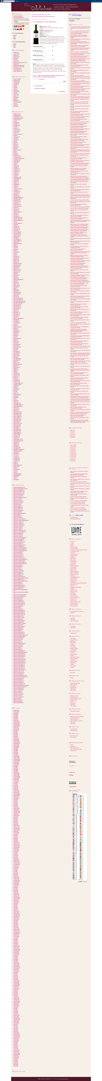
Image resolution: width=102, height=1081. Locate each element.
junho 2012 (16, 821)
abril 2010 (16, 783)
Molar (15, 288)
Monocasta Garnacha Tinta (19, 549)
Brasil (15, 86)
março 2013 (16, 834)
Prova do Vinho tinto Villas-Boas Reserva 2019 (80, 72)
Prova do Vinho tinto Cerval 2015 (77, 51)
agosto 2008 (16, 755)
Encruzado (16, 200)
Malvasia (15, 262)
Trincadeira (16, 447)
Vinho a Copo (73, 600)
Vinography (72, 686)
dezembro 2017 (17, 916)
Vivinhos (72, 667)
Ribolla (15, 368)
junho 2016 (16, 890)
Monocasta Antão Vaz (18, 493)
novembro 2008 (17, 759)
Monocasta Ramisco (18, 624)
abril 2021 (16, 973)
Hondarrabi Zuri (17, 243)
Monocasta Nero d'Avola (19, 603)
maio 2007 (16, 733)
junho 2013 (16, 838)
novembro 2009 (17, 776)
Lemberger (16, 256)
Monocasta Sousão (17, 642)
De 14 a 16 (72, 432)
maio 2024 (16, 1027)
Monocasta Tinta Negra (18, 658)
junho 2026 (16, 1063)
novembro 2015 (17, 880)
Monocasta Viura (17, 699)
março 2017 (16, 903)
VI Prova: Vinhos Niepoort (76, 502)
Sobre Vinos (72, 619)
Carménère (16, 170)
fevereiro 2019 (16, 936)
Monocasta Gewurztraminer (19, 550)
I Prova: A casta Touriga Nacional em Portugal (79, 510)
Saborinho (16, 378)
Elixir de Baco (73, 558)
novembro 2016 (17, 897)
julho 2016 (16, 891)
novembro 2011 (17, 811)
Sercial (15, 387)
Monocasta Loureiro (18, 570)
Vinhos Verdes (17, 71)
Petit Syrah (16, 345)
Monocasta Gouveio (18, 553)
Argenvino (72, 618)
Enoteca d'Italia (73, 700)
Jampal (15, 249)
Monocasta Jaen (17, 567)
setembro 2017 (16, 911)
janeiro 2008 (16, 744)
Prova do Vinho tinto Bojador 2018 (77, 199)
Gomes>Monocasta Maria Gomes (20, 578)
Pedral (15, 337)
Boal (14, 151)
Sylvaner (15, 396)
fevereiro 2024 (16, 1022)
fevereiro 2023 (16, 1005)
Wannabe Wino (73, 687)
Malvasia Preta (17, 265)
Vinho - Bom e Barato (74, 657)
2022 (82, 420)
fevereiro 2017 (16, 901)
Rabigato (15, 362)
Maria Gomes (16, 270)
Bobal (15, 152)
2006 (84, 422)
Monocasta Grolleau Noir (19, 560)
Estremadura (16, 62)
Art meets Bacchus (74, 548)
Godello (15, 224)
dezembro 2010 (17, 795)
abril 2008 (16, 749)
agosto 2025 (16, 1048)
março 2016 (16, 886)
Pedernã (15, 335)
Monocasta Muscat (17, 598)
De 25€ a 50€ (73, 449)
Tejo (18, 66)
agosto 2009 (16, 772)
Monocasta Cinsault (18, 533)
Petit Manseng (16, 344)
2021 (85, 420)
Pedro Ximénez (17, 338)
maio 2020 (16, 957)
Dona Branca (16, 195)
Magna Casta (73, 570)
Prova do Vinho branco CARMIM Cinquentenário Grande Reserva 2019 (78, 81)
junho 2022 (16, 993)
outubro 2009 (16, 775)
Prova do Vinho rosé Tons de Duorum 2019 (79, 108)
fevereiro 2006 (16, 711)
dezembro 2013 (17, 847)
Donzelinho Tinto (17, 198)
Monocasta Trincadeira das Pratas (20, 685)
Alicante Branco (17, 119)
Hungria (15, 97)
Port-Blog (72, 612)
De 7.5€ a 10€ (73, 456)
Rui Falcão (72, 593)
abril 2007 (16, 731)
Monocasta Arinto (17, 495)
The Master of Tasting (74, 597)
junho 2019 (16, 942)
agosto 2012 (16, 824)
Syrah (15, 397)
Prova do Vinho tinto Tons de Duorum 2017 (79, 103)
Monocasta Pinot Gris (18, 616)
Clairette (15, 181)
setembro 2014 (16, 860)
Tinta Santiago (17, 432)
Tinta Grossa (16, 424)
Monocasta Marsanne (18, 579)
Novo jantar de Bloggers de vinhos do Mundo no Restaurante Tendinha (79, 275)
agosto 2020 (16, 962)
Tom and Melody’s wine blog (76, 720)
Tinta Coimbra (17, 417)
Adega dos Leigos (74, 546)
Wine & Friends (73, 603)
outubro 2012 (16, 826)
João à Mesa (72, 564)
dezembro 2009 (17, 778)
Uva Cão (15, 455)
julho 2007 (16, 736)
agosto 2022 (16, 996)
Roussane (16, 375)
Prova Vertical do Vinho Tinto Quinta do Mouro (80, 67)
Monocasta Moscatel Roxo (19, 596)
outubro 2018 (16, 930)
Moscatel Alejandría (18, 298)
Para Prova (72, 437)
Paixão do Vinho (73, 580)
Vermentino (16, 460)
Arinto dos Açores (17, 134)
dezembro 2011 (17, 812)
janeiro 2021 (16, 969)
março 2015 (16, 868)
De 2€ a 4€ (72, 459)
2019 (71, 421)
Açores (15, 52)
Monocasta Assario (17, 500)
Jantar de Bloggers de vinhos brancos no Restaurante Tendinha (78, 232)
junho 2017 (16, 907)
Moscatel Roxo (17, 306)
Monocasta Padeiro (17, 606)
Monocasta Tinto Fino (18, 672)
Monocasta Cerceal (17, 527)
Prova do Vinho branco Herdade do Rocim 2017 (80, 409)
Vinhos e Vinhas (73, 661)
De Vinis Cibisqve (74, 697)
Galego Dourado (17, 211)
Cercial (15, 175)
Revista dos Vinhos (74, 747)
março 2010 (16, 782)
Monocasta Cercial (17, 529)
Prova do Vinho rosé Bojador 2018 (77, 208)
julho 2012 (16, 822)
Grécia (15, 96)
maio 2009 (16, 767)
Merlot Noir (16, 285)
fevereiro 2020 (16, 953)
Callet (15, 164)
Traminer (15, 443)
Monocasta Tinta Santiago (19, 669)
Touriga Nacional (17, 440)
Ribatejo (15, 66)
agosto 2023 (16, 1014)
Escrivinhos (72, 645)
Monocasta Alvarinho (18, 491)
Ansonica (15, 128)
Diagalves (15, 194)
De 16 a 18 (72, 431)
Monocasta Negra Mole (18, 601)
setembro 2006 (16, 721)
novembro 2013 (17, 845)
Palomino (15, 329)
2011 (71, 422)
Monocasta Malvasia (18, 575)
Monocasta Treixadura (18, 682)
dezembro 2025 (17, 1054)
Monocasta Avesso (17, 503)
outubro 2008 (16, 757)
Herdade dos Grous (48, 30)
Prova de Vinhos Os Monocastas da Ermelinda (79, 488)
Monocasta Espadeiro (18, 540)
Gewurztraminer (17, 223)
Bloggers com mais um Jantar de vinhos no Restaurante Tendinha (79, 256)
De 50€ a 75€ (73, 447)
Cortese (15, 187)
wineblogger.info (72, 772)
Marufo (15, 273)
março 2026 (16, 1058)
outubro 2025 (16, 1051)
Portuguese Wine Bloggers (75, 587)
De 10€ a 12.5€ (73, 455)
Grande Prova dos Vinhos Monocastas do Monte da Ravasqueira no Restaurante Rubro (79, 369)
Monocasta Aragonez (18, 494)
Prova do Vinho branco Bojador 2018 (78, 206)
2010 (74, 422)
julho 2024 (16, 1029)
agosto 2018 (16, 927)
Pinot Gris (16, 354)
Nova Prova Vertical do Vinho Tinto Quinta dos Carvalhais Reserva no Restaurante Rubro (80, 48)
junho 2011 (16, 803)
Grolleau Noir (16, 236)
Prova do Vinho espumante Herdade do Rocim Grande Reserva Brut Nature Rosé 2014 (79, 221)
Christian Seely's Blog (74, 717)
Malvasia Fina (16, 263)
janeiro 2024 (16, 1021)
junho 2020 (16, 959)
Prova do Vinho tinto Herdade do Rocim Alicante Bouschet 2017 (78, 124)
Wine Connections (74, 604)
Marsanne (16, 272)
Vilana (15, 462)
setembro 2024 (16, 1032)
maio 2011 (16, 802)
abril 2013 (16, 835)
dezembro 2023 (17, 1019)
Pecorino (15, 334)
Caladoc (15, 162)
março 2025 (16, 1041)
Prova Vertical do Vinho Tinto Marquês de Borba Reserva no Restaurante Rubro (79, 281)
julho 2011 (16, 805)
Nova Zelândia (17, 101)
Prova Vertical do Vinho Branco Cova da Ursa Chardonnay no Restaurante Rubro (79, 97)
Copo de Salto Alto (74, 554)
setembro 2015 (16, 877)
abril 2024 (16, 1025)
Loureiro (15, 257)
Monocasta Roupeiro (18, 629)
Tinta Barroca (16, 413)
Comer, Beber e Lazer (74, 551)
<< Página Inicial (61, 91)
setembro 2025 (16, 1050)
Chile (15, 87)
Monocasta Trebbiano (18, 681)
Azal (14, 141)
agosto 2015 (16, 875)
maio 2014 (16, 854)
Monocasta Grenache (18, 556)
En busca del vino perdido (75, 698)
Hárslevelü (16, 242)
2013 (86, 421)
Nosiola (15, 324)
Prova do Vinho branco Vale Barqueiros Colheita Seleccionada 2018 (78, 169)
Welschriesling (16, 475)
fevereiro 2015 (16, 867)
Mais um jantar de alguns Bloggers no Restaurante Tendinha (78, 415)
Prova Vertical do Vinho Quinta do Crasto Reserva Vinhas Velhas (79, 474)
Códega (15, 183)
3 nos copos (72, 541)
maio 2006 (16, 716)
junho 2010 (16, 786)
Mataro (15, 276)
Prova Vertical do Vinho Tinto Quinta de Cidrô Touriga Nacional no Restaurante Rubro (80, 252)
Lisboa (20, 62)
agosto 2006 (16, 720)
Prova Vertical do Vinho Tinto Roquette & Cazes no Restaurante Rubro (79, 278)
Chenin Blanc (16, 178)
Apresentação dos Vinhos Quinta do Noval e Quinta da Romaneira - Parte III (79, 225)
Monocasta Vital (17, 698)
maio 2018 (16, 923)
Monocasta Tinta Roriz (18, 668)
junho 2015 (16, 873)
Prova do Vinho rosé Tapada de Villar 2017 (79, 355)
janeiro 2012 (16, 814)
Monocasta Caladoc (18, 517)
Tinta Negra (16, 427)
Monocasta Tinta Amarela (19, 653)
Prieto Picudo (16, 360)
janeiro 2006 (16, 710)
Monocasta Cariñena (18, 523)
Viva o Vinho (73, 665)
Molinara (15, 289)
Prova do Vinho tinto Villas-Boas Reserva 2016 (80, 186)
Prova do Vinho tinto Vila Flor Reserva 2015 (79, 375)
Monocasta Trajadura (18, 678)
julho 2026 (16, 1064)
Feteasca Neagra (17, 206)
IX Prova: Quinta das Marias (76, 496)
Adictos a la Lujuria (74, 695)
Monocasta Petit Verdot (18, 613)
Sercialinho (16, 388)
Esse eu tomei (73, 647)
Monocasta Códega (17, 534)
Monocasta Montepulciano (19, 586)
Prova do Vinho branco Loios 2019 (77, 101)
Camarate (16, 165)
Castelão (15, 171)
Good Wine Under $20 (75, 683)
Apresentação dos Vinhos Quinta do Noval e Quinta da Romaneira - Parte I (79, 230)
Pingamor (72, 585)
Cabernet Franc (17, 157)
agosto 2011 (16, 806)
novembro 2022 (17, 1001)
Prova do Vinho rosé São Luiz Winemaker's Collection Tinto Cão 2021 (79, 46)
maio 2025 (16, 1044)
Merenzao (16, 282)
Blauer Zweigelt (17, 149)
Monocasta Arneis (17, 498)
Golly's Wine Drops (74, 719)
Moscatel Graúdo (17, 303)
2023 (80, 420)
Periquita (15, 341)
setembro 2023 (16, 1015)
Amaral (15, 126)
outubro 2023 (16, 1017)
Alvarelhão (16, 122)
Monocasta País (17, 607)
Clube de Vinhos (73, 639)
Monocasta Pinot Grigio (18, 614)
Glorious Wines (73, 633)
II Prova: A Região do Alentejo (76, 509)
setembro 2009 (16, 773)
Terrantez (15, 407)
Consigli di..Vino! (74, 729)
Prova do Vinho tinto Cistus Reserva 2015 (79, 192)
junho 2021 (16, 976)
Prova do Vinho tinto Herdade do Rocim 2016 (79, 301)
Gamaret (15, 213)
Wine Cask (72, 722)
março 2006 (16, 713)
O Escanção (72, 746)
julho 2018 (16, 926)
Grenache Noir (17, 234)
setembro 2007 (16, 739)
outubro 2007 (16, 740)
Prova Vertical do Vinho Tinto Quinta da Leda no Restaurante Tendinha (79, 261)
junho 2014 (16, 855)
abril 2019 (16, 939)
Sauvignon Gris (17, 384)
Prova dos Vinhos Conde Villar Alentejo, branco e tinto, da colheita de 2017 (80, 361)
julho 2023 (16, 1012)
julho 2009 (16, 770)
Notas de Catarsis (74, 735)
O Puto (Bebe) (73, 578)
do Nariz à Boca (73, 555)
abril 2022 (16, 991)
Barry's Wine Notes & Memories (77, 716)
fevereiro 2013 (16, 832)
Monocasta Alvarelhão (18, 490)
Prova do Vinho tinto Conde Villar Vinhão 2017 (80, 366)
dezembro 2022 (17, 1002)
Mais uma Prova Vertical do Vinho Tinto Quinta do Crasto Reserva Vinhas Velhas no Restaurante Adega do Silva (80, 59)
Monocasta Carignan (18, 521)
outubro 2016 (16, 896)
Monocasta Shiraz (17, 639)
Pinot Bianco (16, 351)
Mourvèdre (16, 312)
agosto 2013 (16, 841)
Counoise (15, 190)
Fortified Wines (73, 561)
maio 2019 (16, 940)
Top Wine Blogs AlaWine (75, 518)
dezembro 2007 (17, 743)
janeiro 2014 (16, 848)
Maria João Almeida (74, 571)
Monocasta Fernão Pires (18, 542)
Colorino (15, 185)
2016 (79, 421)
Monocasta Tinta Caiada (19, 656)
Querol (15, 361)
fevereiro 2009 (16, 763)
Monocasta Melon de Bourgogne (20, 580)
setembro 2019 (16, 946)
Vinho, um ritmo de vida (75, 601)
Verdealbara (16, 457)
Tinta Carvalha (17, 416)
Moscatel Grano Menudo (19, 302)
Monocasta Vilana (17, 691)
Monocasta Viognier (18, 693)
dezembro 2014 (17, 864)
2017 (76, 421)
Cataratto (16, 172)
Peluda (15, 339)
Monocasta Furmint (18, 543)
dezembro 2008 (17, 760)
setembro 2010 (16, 790)
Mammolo (16, 267)
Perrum (15, 342)
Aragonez (15, 131)
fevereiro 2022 (16, 988)
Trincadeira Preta (17, 450)
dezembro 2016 (17, 898)
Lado (15, 253)
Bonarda (15, 154)
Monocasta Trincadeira (18, 683)
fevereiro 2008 (16, 746)
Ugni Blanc (16, 453)
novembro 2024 (17, 1035)
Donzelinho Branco (17, 197)
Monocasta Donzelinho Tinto (19, 537)
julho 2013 (16, 839)
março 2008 (16, 747)
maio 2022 (16, 992)
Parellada (15, 332)
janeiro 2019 (16, 934)
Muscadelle (16, 314)
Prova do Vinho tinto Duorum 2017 (77, 121)
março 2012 (16, 816)
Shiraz (15, 390)
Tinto (45, 76)
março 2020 (16, 955)
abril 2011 (16, 801)
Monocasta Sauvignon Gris (19, 636)
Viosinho (15, 469)
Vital (15, 470)
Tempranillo (16, 403)
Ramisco (15, 365)
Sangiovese (16, 381)
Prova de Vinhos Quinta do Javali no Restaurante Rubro (78, 249)
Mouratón (16, 309)
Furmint (15, 210)
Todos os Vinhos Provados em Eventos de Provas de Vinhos (41, 16)
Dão (14, 59)
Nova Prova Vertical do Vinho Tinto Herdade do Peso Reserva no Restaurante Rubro (80, 399)
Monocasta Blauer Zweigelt (19, 513)
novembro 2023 (17, 1018)
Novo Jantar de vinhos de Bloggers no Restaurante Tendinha (78, 264)
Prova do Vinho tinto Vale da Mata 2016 (78, 184)
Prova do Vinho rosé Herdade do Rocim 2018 (79, 212)
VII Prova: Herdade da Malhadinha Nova (79, 498)
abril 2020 (16, 956)
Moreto (15, 295)
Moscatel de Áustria (18, 299)
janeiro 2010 (16, 779)
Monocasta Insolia (17, 565)
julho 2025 (16, 1047)
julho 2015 (16, 874)
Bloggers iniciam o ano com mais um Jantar (79, 269)
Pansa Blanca (16, 331)
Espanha (15, 91)
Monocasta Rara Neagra (19, 626)
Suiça (15, 103)
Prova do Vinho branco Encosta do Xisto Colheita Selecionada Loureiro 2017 (78, 177)
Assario (15, 138)
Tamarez (15, 400)
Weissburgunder (17, 473)
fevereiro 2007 (16, 729)
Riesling (15, 370)
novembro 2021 (17, 983)
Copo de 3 (72, 552)
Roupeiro (15, 374)
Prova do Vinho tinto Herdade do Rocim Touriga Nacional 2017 (78, 126)
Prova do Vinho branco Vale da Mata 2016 (79, 391)
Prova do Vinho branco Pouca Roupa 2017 (79, 347)
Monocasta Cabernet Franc (19, 519)
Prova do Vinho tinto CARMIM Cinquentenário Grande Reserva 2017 (78, 76)
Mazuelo (15, 278)
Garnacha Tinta (17, 219)
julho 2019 (16, 943)
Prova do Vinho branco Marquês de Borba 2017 (80, 401)
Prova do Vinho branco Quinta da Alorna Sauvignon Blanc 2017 (78, 373)
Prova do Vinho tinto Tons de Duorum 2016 (79, 385)
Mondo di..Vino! (73, 730)
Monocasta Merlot (17, 583)
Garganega (16, 216)
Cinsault (15, 180)
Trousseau (16, 452)
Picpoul (15, 350)
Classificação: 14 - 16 (60, 75)
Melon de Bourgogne (18, 279)
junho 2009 (16, 769)
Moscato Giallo (17, 308)
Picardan (15, 348)
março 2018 (16, 920)
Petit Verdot (16, 347)
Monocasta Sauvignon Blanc (19, 634)
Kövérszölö (16, 252)
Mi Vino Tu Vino (73, 684)
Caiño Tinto (16, 161)
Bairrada (15, 56)
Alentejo (15, 53)
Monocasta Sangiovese (18, 633)
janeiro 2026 (16, 1055)
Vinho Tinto (72, 660)
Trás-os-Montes (17, 69)
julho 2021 (16, 978)
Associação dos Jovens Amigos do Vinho (78, 549)
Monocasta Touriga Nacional (19, 676)
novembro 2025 (17, 1052)
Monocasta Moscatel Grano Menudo (21, 592)
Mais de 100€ (73, 445)
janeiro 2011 (16, 796)
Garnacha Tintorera (18, 220)
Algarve (15, 55)
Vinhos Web (72, 662)
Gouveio (15, 226)
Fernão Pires (16, 204)
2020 (87, 420)
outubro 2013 (16, 844)
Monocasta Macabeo (18, 572)
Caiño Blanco (16, 160)
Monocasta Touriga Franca (19, 675)
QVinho (72, 655)
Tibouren (15, 410)
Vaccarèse (16, 456)
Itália (15, 99)
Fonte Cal (16, 208)
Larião (15, 255)
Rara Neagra (16, 367)
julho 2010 (16, 788)
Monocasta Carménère (18, 524)
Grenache (15, 230)
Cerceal (15, 174)
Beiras (15, 58)
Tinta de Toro (16, 420)
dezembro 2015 (17, 881)
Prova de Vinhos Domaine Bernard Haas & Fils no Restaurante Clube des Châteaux (80, 27)
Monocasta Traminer (18, 679)
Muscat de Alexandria (18, 318)
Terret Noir (16, 409)
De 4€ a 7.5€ (72, 457)
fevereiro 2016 (16, 884)
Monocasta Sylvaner (18, 645)
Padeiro (15, 328)
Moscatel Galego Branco (18, 301)
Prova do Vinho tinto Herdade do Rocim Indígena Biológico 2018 (78, 132)
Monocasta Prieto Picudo (19, 620)
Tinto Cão (16, 434)
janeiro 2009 (16, 762)
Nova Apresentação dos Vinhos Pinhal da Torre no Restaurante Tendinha (80, 89)
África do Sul (16, 78)
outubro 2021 (16, 982)
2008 (78, 422)
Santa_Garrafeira (74, 595)
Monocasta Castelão (18, 526)
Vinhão (15, 463)
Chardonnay (16, 177)
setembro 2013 (16, 842)
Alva (14, 121)
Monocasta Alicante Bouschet (20, 488)
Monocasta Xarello (17, 701)
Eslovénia (15, 90)
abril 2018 (16, 921)
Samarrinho (16, 380)
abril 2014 (16, 852)
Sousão (15, 393)
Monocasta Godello (17, 552)
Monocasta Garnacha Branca (20, 547)
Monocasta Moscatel (18, 588)
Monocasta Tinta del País (19, 660)
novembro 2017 (17, 914)
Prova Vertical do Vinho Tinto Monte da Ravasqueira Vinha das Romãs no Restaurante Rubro (80, 42)
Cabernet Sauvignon (18, 158)
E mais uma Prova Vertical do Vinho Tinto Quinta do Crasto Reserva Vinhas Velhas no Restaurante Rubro (79, 267)
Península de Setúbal (18, 65)
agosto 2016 (16, 893)
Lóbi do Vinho (73, 567)
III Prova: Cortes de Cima (75, 507)
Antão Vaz (16, 129)
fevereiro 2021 (16, 970)
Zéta (14, 478)
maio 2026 (16, 1061)
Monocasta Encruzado (18, 539)
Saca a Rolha (73, 594)
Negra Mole (16, 321)
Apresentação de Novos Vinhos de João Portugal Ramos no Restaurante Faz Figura (79, 235)
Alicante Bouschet (17, 118)
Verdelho (15, 459)
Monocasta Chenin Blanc (19, 531)
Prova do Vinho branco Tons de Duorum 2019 (79, 106)
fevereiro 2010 (16, 780)
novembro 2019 (17, 949)
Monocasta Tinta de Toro (19, 659)
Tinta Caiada (16, 414)
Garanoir (15, 214)
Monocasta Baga (17, 506)
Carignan (15, 168)
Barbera (15, 144)
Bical (15, 148)
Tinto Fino (16, 436)
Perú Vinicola (73, 737)
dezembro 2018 (17, 933)
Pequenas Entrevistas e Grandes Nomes (78, 582)
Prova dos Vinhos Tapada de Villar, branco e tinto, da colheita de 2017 (79, 359)
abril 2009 (16, 766)
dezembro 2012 (17, 829)
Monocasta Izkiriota (18, 566)
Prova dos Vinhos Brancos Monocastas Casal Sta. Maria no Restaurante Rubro (79, 163)
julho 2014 (16, 857)
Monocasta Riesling (18, 627)
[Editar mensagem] (65, 81)
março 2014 (16, 851)
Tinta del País (16, 421)
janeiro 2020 (16, 952)
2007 (81, 422)
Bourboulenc (16, 155)
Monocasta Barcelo (17, 508)
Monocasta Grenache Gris (19, 557)
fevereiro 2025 (16, 1040)
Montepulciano (17, 292)
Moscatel (15, 296)
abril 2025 (16, 1042)
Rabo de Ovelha (17, 364)
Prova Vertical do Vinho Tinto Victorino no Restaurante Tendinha (79, 378)
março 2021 (16, 972)
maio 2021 (16, 975)
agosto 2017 (16, 910)
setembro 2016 (16, 894)
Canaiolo (15, 167)
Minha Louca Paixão (74, 572)
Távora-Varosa (17, 68)
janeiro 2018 (16, 917)
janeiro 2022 (16, 986)
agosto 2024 (16, 1031)
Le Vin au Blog (73, 649)
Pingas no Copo (73, 584)
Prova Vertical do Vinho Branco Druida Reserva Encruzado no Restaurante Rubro (80, 179)
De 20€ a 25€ (73, 450)
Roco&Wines (73, 702)
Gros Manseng (17, 239)
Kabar (15, 250)
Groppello (16, 237)
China (15, 88)
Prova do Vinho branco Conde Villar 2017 (79, 363)
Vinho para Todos (74, 658)
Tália (15, 398)
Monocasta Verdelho (18, 689)
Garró (15, 221)
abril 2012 (16, 818)
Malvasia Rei (16, 266)
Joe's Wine (72, 672)
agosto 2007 (16, 737)
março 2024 (16, 1024)
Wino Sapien (73, 627)
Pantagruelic (73, 581)
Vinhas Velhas (16, 465)
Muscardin (16, 315)
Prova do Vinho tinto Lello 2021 (76, 31)
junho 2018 (16, 924)
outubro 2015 (16, 878)
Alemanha (16, 80)
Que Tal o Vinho (73, 590)
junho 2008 (16, 752)
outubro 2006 (16, 723)
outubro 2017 (16, 913)
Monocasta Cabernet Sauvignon (20, 520)
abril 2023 (16, 1008)
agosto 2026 (16, 1065)
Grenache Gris (16, 233)
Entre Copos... (73, 559)
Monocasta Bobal (17, 516)
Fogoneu (15, 207)
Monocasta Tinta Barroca (19, 655)
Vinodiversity (73, 626)
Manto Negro (16, 269)
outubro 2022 (16, 999)
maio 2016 (16, 888)
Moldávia (15, 100)
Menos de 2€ (73, 460)
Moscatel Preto (17, 305)
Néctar (71, 744)
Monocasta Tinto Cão (18, 670)
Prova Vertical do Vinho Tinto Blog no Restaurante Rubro (78, 142)
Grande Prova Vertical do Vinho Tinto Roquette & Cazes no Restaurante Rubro (80, 413)
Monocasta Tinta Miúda (18, 665)
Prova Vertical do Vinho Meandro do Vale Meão (80, 483)
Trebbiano (16, 445)
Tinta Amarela (16, 411)
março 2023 (16, 1006)
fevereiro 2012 (16, 815)
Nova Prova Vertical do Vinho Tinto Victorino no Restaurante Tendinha (79, 117)
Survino (72, 677)
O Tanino (72, 652)
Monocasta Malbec (17, 573)
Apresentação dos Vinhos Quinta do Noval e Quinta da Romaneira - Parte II (79, 227)
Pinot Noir (16, 355)
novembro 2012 (17, 828)
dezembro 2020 (17, 968)
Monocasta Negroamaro (18, 604)
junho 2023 (16, 1011)
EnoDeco (72, 644)
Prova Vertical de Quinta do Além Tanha (78, 476)
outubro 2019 (16, 947)
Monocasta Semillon (18, 637)
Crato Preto (16, 193)
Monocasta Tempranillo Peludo (20, 652)
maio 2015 (16, 871)
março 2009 (16, 765)
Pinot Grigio (16, 352)
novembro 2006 (17, 724)
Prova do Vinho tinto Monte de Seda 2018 (78, 165)
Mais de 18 (72, 430)
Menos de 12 (73, 435)
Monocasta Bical (17, 511)
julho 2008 (16, 753)
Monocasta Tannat (17, 649)
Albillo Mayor (16, 113)
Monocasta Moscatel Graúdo (19, 594)
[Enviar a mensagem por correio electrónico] (64, 81)
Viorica (15, 468)
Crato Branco (16, 191)
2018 (74, 421)
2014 (83, 421)
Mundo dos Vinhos (74, 574)
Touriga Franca (17, 439)
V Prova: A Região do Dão (75, 503)
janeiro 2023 (16, 1004)
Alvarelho (16, 124)
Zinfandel (16, 479)
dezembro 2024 (17, 1037)
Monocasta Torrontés (18, 673)
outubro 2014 (16, 861)
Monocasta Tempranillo (18, 650)
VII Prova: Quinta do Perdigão (76, 500)
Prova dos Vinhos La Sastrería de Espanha (79, 243)
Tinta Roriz (16, 430)
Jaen (14, 247)
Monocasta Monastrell (18, 585)
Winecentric (72, 723)
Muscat (15, 316)
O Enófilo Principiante (75, 577)
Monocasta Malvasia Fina (19, 576)
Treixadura (16, 446)
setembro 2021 (16, 981)
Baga (15, 142)
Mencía (15, 280)
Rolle (15, 371)
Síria (14, 391)
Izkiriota (15, 246)
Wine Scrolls (73, 688)
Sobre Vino (72, 704)
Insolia (15, 244)
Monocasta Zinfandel (18, 702)
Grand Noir (16, 229)
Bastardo (15, 147)
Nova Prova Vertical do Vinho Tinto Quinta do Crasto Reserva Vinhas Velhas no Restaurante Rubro (79, 151)
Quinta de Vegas (73, 591)
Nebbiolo (15, 319)
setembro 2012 (16, 825)
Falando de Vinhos (74, 648)
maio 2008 (16, 750)
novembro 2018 (17, 932)
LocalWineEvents (74, 517)
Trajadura (16, 442)
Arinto (15, 132)
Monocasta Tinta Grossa (19, 663)
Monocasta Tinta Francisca (19, 662)
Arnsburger (16, 136)
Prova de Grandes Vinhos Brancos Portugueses (80, 485)
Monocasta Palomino (18, 609)
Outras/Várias (16, 326)
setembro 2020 (16, 963)
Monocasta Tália (17, 647)
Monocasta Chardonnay (19, 530)
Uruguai (15, 106)
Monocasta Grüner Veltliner (19, 562)
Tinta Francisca (17, 423)
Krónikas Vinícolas (74, 565)
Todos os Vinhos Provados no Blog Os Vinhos (39, 14)
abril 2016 (16, 887)
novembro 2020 (17, 966)
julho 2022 (16, 995)
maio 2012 (16, 819)
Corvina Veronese (17, 188)
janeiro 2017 (16, 900)
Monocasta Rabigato (18, 622)
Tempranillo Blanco (18, 404)
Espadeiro (16, 203)
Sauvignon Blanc (17, 383)
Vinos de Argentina (74, 620)
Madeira (15, 64)
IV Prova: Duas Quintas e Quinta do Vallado (79, 505)
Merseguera (16, 286)
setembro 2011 (16, 808)
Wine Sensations (73, 606)
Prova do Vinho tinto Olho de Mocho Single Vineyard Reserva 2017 (79, 140)
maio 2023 (16, 1009)
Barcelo (15, 145)
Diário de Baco (73, 642)
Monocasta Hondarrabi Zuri (19, 563)
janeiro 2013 (16, 831)
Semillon (15, 386)
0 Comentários (42, 79)
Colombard (16, 184)
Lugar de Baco (73, 568)
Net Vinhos (72, 575)
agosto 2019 (16, 945)
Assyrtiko (16, 139)
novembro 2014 (17, 862)
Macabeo (15, 259)
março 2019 (16, 937)
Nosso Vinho (73, 651)
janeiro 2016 (16, 883)
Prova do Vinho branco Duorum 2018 (78, 153)
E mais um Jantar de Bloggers (76, 322)
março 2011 (16, 799)
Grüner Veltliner (17, 240)
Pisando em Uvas (73, 654)
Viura (15, 472)
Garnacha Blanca (17, 217)
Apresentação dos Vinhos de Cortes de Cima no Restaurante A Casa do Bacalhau (80, 397)
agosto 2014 (16, 858)
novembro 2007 (17, 742)
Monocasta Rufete (17, 630)
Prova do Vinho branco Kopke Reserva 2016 (79, 417)
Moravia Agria (16, 293)
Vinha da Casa (73, 598)
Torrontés (16, 437)
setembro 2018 (16, 929)
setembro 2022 (16, 998)
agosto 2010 (16, 789)
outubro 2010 (16, 792)
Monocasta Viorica (17, 695)
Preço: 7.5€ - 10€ (36, 76)
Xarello (15, 476)
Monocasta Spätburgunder (19, 643)
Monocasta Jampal (17, 569)
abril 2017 (16, 904)
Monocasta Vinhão (17, 692)
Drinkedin (72, 557)
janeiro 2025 (16, 1038)
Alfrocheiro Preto (17, 116)
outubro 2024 (16, 1034)
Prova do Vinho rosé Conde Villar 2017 (78, 346)
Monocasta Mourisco (18, 597)
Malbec (15, 260)
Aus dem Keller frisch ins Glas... (77, 611)
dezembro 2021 (17, 985)
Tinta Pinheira (16, 429)
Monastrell (16, 291)
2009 (76, 422)
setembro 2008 (16, 756)
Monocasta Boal (17, 514)
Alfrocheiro (16, 115)
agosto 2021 (16, 979)
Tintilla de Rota (17, 433)
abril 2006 (16, 714)
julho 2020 (16, 960)
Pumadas (72, 588)
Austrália (15, 83)
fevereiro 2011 (16, 798)
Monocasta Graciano (18, 554)
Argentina (16, 81)
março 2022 (16, 989)
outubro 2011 (16, 809)
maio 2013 (16, 837)
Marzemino (16, 275)
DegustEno (72, 641)
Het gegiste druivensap (75, 711)
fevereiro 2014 (16, 850)
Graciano (15, 227)
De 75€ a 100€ (73, 446)
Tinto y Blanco (73, 705)
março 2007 (16, 730)
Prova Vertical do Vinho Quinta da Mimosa (79, 471)
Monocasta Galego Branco (19, 544)
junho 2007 (16, 734)
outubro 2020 (16, 965)
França (15, 94)
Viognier (15, 466)
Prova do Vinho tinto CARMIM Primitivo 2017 (80, 293)
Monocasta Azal (17, 504)
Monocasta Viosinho (18, 696)
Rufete (15, 377)
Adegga (72, 545)
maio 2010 (16, 785)
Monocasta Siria (17, 640)
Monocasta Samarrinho (18, 632)
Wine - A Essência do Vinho (76, 749)
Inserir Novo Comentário (40, 88)
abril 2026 (16, 1060)
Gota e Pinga (73, 562)
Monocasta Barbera (18, 507)
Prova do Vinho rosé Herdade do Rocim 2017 (79, 319)
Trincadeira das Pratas (18, 449)
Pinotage (15, 357)
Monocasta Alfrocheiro (18, 487)
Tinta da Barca (17, 419)
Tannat (15, 401)
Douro (15, 61)
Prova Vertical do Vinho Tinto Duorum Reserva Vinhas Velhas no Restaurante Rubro (80, 353)
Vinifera (72, 664)
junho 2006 (16, 717)
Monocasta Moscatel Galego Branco (21, 589)
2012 (88, 421)
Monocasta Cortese (17, 536)
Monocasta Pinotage (18, 619)
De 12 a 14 (72, 434)
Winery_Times (73, 690)
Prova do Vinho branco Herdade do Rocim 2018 (80, 238)
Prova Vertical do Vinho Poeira (76, 481)
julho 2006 (16, 719)
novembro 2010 (17, 793)
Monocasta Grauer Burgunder (20, 559)
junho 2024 (16, 1028)
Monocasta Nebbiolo (18, 600)
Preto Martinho (17, 358)
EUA (15, 93)
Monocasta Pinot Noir (18, 617)
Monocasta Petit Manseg (19, 611)
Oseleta (15, 325)
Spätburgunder (17, 394)
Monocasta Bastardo (18, 510)
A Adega (72, 544)
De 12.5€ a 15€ (73, 453)
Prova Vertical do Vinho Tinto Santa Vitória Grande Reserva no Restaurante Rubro (79, 195)
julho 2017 (16, 909)
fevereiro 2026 (16, 1057)
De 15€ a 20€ (73, 452)
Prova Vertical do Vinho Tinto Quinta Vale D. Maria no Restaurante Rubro (79, 56)
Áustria (15, 84)
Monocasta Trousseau (18, 688)
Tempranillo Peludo (18, 406)
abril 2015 (16, 870)
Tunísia (15, 104)
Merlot (15, 283)
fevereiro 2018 (16, 919)
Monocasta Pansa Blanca (19, 610)
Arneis (15, 135)
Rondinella (16, 373)
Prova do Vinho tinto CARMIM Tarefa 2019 (79, 99)
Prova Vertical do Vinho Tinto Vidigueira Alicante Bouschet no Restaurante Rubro (78, 36)
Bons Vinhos (73, 638)
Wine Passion (73, 750)
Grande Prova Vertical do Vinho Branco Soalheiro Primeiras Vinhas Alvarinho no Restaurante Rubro (78, 330)
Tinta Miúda (16, 426)
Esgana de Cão (17, 201)
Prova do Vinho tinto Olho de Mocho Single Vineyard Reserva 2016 (79, 283)
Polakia (71, 701)
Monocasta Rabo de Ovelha (19, 623)
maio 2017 (16, 906)
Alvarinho (16, 125)
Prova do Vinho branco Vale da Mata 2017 (79, 209)
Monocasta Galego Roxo (18, 546)
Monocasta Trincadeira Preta (19, 686)
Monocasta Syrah (17, 646)
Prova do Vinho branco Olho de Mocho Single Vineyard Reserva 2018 (79, 145)
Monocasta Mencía (17, 582)
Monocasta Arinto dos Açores (20, 497)
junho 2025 (16, 1045)
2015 (81, 421)
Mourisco (15, 311)
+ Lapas (72, 542)
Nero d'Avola (16, 322)
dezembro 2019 (17, 950)
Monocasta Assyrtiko (18, 501)
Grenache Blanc (17, 231)
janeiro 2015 (16, 865)
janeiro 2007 (16, 727)
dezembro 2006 (17, 726)
